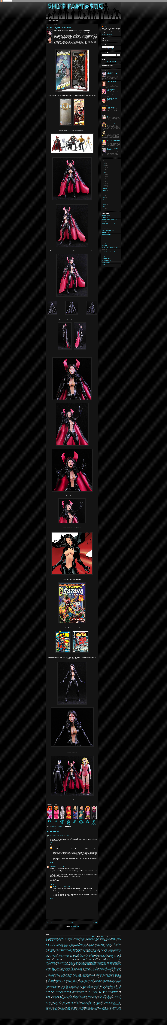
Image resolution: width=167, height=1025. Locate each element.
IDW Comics (117, 967)
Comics (54, 828)
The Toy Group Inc (105, 1002)
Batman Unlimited (75, 944)
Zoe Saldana (79, 1010)
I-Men (98, 967)
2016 (104, 179)
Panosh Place (119, 986)
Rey (50, 992)
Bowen (71, 946)
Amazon (97, 939)
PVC (97, 989)
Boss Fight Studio (65, 946)
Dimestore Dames (105, 232)
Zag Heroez (59, 1010)
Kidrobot (48, 974)
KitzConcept (62, 974)
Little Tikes (48, 976)
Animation (51, 940)
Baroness (90, 943)
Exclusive (56, 958)
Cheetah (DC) (85, 949)
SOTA (104, 997)
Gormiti (79, 963)
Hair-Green (83, 964)
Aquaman (109, 940)
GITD (50, 963)
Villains (82, 1007)
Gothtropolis (88, 963)
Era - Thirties (94, 956)
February (105, 204)
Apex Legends (93, 940)
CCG (46, 949)
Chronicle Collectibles (118, 949)
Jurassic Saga (109, 971)
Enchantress (110, 955)
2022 (104, 169)
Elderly (56, 955)
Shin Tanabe (98, 995)
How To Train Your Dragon (79, 967)
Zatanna (71, 1010)
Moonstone (68, 32)
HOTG (73, 967)
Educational (47, 955)
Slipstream (82, 997)
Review (92, 828)
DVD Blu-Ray (83, 954)
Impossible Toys (67, 968)
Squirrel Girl (108, 998)
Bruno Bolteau (118, 946)
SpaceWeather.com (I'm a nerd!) (108, 251)
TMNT (113, 1003)
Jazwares (47, 970)
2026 (104, 162)
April (104, 201)
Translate (111, 48)
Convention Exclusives (60, 828)
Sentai (61, 995)
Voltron (119, 1007)
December (105, 186)
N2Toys (47, 985)
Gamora (75, 962)
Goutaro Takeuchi (93, 963)
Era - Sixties (88, 956)
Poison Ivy (92, 988)
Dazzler (72, 951)
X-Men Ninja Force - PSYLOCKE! (111, 90)
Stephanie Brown (88, 999)
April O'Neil (104, 940)
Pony (101, 988)
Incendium (72, 968)
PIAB (100, 987)
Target (52, 1002)
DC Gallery (101, 951)
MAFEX (104, 976)
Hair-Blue (77, 964)
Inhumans (101, 968)
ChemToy (96, 949)
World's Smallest (63, 1009)
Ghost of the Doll (105, 238)
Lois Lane (62, 976)
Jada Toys (80, 969)
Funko (101, 961)
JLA (105, 970)
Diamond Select (83, 952)
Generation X (86, 962)
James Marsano (97, 969)
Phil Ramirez (84, 987)
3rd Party (111, 937)
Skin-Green (95, 996)
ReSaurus (88, 991)
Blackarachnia (84, 945)
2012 (104, 208)
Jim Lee (87, 970)
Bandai (63, 943)
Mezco (57, 981)
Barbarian (82, 943)
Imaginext (52, 968)
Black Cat (65, 945)
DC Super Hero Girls (108, 951)
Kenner (109, 973)
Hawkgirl (77, 965)
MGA (61, 981)
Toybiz (85, 1004)
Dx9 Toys (88, 954)
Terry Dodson (84, 1002)
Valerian (47, 1007)
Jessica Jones (72, 970)
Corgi (86, 950)
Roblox (75, 992)
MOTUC (57, 983)
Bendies (93, 944)
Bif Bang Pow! (108, 944)
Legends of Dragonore (90, 975)
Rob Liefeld (67, 992)
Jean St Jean (59, 970)
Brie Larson (97, 946)
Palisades (111, 986)
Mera (109, 980)
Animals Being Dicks (106, 221)
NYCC (61, 986)
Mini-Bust (91, 981)
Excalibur (50, 958)
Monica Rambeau (84, 982)
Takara (116, 1001)
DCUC (55, 952)
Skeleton (79, 996)
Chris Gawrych (111, 949)
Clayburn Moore (53, 950)
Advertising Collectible (95, 938)
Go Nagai (61, 963)
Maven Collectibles (58, 980)
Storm (105, 999)
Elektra (71, 955)
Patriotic (48, 987)
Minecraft (86, 981)
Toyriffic (103, 264)
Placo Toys (48, 988)
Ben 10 (90, 944)
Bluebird (114, 945)
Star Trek (52, 999)
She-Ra (86, 995)
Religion (75, 991)
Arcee (52, 941)
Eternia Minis (105, 956)
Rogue (101, 992)
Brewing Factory (77, 946)
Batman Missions (68, 944)
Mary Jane (71, 979)
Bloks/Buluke (109, 945)
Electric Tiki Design (62, 955)
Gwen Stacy (65, 964)
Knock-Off (70, 974)
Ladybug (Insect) (52, 975)
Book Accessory (57, 946)
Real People (51, 991)
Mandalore (59, 977)
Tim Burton (89, 1003)
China (100, 949)
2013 (104, 185)
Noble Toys (48, 986)
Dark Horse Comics (117, 950)
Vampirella (56, 1007)
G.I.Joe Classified (114, 961)
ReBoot (64, 991)
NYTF (65, 986)
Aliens (68, 939)
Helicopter (104, 965)
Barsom (101, 943)
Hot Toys (64, 967)
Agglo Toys (102, 938)
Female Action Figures (69, 828)
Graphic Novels (100, 963)
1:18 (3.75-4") (53, 937)
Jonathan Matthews (49, 971)
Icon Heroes (109, 967)
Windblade (101, 1008)
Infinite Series (95, 968)
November (105, 188)
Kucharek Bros (109, 974)
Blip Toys (96, 945)
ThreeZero (58, 1003)
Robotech (84, 992)
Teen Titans (65, 1002)
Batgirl (118, 943)
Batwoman (81, 944)
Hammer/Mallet (50, 965)
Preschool (78, 989)
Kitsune (53, 974)
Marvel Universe (65, 979)
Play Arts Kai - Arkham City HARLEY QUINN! (112, 149)
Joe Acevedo (104, 241)
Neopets (72, 985)
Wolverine (118, 1008)
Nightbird (108, 985)
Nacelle (50, 985)
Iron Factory (54, 969)
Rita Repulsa (61, 992)
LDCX (71, 975)
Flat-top (117, 959)
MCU (81, 980)
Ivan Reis (76, 969)
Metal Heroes (119, 980)
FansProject (77, 958)
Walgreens (56, 1008)
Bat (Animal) (112, 943)
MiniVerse (114, 981)
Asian (96, 941)
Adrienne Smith (87, 938)
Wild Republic (92, 1008)
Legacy (83, 975)
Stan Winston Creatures (115, 998)
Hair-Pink (88, 964)
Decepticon (66, 952)
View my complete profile (107, 34)
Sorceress (99, 997)
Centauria (59, 949)
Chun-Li (48, 950)
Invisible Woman (117, 968)
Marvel (83, 828)
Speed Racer (48, 998)
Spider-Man (65, 998)
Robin (72, 992)
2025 (104, 163)
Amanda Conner (84, 939)
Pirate (112, 987)
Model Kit (59, 982)
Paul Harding (53, 987)
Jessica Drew (65, 970)
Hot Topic (59, 967)
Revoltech (47, 992)
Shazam (77, 995)
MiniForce (110, 981)
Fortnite (58, 961)
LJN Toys (57, 976)
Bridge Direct (92, 946)
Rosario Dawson (108, 992)
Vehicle (60, 1007)
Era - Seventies (81, 956)
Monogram (91, 982)
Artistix (51, 866)
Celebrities (51, 949)
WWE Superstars (80, 1009)
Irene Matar (48, 969)
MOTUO (62, 983)
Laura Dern (67, 975)
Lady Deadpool (115, 974)
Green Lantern (112, 963)
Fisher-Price (96, 959)
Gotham (83, 963)
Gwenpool (72, 964)
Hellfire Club (109, 965)
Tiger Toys (73, 1003)
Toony (64, 1004)
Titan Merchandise (108, 1003)
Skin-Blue (84, 996)
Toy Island (72, 1004)
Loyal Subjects (78, 976)
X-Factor (86, 1009)
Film (75, 959)
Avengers (51, 943)
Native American (56, 985)
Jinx (102, 970)
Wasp (72, 1008)
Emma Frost (101, 955)
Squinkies (99, 998)
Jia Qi (77, 970)
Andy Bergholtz (113, 939)
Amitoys (102, 939)
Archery (62, 941)
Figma (67, 959)
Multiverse (88, 983)
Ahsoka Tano (108, 938)
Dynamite (92, 954)
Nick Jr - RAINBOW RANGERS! (113, 140)
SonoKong (94, 997)
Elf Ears (86, 955)
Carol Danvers (92, 948)
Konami (75, 974)
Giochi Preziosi (117, 962)
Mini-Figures (97, 981)
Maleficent (54, 977)
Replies (52, 844)
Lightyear (109, 975)
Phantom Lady (73, 987)
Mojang (69, 982)
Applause (99, 940)
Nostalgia (52, 986)
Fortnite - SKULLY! (111, 107)
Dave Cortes (63, 951)
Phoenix (97, 987)
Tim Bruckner (82, 1003)
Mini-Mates (104, 981)
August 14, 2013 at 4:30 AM (58, 866)
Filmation (80, 959)
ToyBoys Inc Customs (106, 262)
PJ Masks (119, 987)
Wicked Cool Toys (81, 1008)
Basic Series (105, 943)
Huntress (87, 967)
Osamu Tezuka (89, 986)
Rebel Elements (59, 991)
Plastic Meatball (53, 988)
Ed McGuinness (117, 954)
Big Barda (114, 944)
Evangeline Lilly (112, 956)
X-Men (95, 1009)
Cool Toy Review (105, 228)
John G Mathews (116, 970)
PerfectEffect (66, 987)
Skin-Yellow (61, 997)
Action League (61, 938)
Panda (115, 986)
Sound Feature (109, 997)
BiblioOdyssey (104, 226)
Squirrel (103, 998)
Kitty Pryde (57, 974)
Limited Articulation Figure (116, 975)
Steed (82, 999)
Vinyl (96, 1007)
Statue (73, 999)
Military (81, 981)
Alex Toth (64, 939)
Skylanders (72, 997)
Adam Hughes (77, 938)
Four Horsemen (65, 961)
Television (71, 1002)
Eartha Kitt (111, 954)
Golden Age (71, 963)
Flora (120, 959)
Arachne (119, 940)
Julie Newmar (86, 971)
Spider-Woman (72, 998)
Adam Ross (82, 938)
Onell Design (79, 986)
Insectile (105, 968)
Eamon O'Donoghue (105, 954)
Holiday (50, 967)
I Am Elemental (93, 967)
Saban (58, 993)
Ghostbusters (110, 962)
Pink (103, 987)
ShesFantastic (56, 847)
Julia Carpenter (80, 971)
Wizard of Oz (113, 1008)
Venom (64, 1007)
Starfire (62, 999)
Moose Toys (115, 982)
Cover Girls (94, 950)
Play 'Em (59, 988)
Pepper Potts (60, 987)
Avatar (47, 943)
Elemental (76, 955)
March (104, 202)
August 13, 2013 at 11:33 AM (66, 847)
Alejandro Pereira (49, 939)
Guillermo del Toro (59, 964)
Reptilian (83, 991)
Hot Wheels (69, 967)
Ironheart (68, 969)
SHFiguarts (92, 995)
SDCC (96, 828)
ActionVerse (71, 938)
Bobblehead (51, 946)
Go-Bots (66, 963)
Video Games (71, 1007)
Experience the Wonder (106, 234)
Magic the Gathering (110, 976)
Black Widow (77, 945)
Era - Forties (67, 956)
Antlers (77, 940)
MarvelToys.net (105, 243)
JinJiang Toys (98, 970)
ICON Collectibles (103, 967)
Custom (102, 950)
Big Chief (118, 944)
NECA (68, 985)
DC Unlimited (116, 951)
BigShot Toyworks (48, 945)
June (104, 197)
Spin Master (79, 998)
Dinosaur (98, 952)
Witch (109, 1008)
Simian (75, 996)
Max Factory (64, 980)
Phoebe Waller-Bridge (91, 987)
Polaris (97, 988)
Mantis (68, 977)
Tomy (50, 1004)
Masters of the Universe (99, 979)
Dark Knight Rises (50, 951)
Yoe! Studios (111, 1009)
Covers (99, 950)
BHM (102, 944)
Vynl (46, 1008)
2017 (104, 178)
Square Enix (94, 998)
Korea (79, 974)
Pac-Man (107, 986)
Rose (113, 992)
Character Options (65, 949)
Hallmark (110, 964)
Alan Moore (118, 938)
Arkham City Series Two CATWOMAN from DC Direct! (113, 73)
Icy (112, 967)
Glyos (58, 963)
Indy (91, 968)
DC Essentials (96, 951)
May (104, 199)
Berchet (98, 944)
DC (76, 951)
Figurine (70, 959)
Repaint (79, 991)
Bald (59, 943)
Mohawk (64, 982)
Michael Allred (66, 981)
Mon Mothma (74, 982)
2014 (104, 183)
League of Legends (76, 975)
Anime (58, 940)
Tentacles (78, 1002)
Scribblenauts (48, 995)
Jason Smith (118, 969)
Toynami (98, 1004)
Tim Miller (94, 1003)
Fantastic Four (82, 958)
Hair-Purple (94, 964)
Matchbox (115, 979)
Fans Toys (72, 958)
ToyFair (94, 1004)
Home (72, 922)
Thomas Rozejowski (49, 1003)
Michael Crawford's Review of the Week (110, 247)
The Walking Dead (112, 1002)
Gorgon (75, 963)
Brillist (102, 946)
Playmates (69, 988)
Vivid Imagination (110, 1007)
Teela (60, 1002)
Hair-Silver (100, 964)
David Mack (68, 951)
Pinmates (108, 987)
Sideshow (47, 996)
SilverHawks (70, 996)
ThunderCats (67, 1003)
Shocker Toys (103, 995)
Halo (120, 964)
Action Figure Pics (105, 217)
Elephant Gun (82, 955)
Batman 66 (54, 944)
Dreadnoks (60, 954)
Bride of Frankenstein (84, 946)
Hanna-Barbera (58, 965)
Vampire (50, 1007)
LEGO (96, 975)
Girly (46, 963)
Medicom (85, 980)
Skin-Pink (114, 996)
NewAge (97, 985)
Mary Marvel (77, 979)
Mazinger (68, 980)
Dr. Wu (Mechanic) (53, 954)
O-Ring (68, 986)
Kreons (92, 974)
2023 (104, 167)
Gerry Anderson (103, 962)
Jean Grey (53, 970)
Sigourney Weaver (56, 996)
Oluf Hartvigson (74, 986)
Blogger (85, 1015)
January (104, 206)
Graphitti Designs (106, 963)
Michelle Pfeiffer (72, 981)
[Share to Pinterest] (70, 826)
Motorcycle (52, 983)
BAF (56, 943)
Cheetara (91, 949)
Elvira (97, 955)
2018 (104, 176)
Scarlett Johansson (99, 993)
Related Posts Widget (94, 824)
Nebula (64, 985)
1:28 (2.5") (61, 937)
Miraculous (119, 981)
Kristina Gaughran (98, 974)
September (105, 192)
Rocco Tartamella (90, 992)
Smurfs (86, 997)
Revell (110, 991)
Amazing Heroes (91, 939)
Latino (62, 975)
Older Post (95, 922)
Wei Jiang (76, 1008)
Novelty (56, 986)
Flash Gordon (113, 959)
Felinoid (108, 958)
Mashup (81, 979)
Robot (79, 992)
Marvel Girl (108, 977)
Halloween (76, 828)
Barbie (86, 943)
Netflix (76, 985)
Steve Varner (100, 999)
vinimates (87, 1007)
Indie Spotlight (86, 968)
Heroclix (114, 965)
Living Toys (53, 976)
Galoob (58, 962)
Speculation (118, 997)
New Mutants (86, 985)
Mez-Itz (52, 981)
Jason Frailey (113, 969)
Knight (66, 974)
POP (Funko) (105, 988)
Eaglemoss (97, 954)
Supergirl (86, 1001)
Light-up (104, 975)
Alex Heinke (55, 939)
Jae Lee (85, 969)
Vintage (92, 1007)
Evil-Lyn (118, 956)
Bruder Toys (113, 946)
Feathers (103, 958)
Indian (76, 968)
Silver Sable (65, 996)
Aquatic (114, 940)
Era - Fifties (61, 956)
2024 (104, 165)
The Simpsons (98, 1002)
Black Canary (59, 945)
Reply (51, 842)
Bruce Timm (106, 946)
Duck (70, 954)
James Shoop (103, 969)
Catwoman (116, 948)
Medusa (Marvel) (99, 980)
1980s (79, 937)
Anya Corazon (82, 940)
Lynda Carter (90, 976)
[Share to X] (68, 826)
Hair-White (105, 964)
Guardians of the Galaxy (50, 964)
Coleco (58, 950)
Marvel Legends (88, 828)
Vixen (115, 1007)
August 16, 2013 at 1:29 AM (66, 886)
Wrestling (69, 1009)
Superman (92, 1001)
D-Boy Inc (107, 950)
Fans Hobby (67, 958)
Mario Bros (72, 977)
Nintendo (113, 985)
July (104, 195)
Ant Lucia (66, 940)
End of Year (116, 955)
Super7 (81, 1001)
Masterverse (110, 979)
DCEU (120, 951)
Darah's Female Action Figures (108, 230)
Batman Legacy (61, 944)
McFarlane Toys (74, 980)
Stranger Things (117, 999)
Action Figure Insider (106, 215)
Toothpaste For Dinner (106, 258)
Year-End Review (105, 1009)
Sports (88, 998)
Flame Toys (107, 959)
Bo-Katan (47, 946)
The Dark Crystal (91, 1002)
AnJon (63, 940)
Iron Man (58, 969)
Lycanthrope (85, 976)
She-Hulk (81, 995)
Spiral (85, 998)
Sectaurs (57, 995)
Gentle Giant (92, 962)
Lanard (58, 975)
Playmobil (75, 988)
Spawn (114, 997)
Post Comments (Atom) (74, 926)
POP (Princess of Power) (115, 988)
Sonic (90, 997)
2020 (104, 172)
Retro (99, 991)
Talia (49, 1002)
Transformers (116, 1004)
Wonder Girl (48, 1009)
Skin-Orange (108, 996)
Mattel (120, 979)
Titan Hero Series (100, 1003)
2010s (51, 828)
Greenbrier (118, 963)
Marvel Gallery (101, 977)
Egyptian (52, 955)
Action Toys (67, 938)
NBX (60, 985)
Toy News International (106, 260)
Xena (99, 1009)
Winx (105, 1008)
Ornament (84, 986)
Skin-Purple (119, 996)
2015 (104, 181)
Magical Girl (118, 976)
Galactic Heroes (52, 962)
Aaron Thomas (48, 938)
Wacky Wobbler (51, 1008)
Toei (117, 1003)
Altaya (78, 939)
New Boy (81, 985)
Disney (103, 952)
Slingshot (76, 997)
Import (61, 968)
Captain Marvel (81, 948)
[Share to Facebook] (69, 826)
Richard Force (55, 992)
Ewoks (47, 958)
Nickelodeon (103, 985)
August (104, 193)
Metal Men (48, 981)
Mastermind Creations (89, 979)
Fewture (63, 959)
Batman (47, 944)
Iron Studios (64, 969)
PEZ (69, 987)
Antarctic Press (72, 940)
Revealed (105, 991)
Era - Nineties (73, 956)
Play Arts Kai (63, 988)
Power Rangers (71, 989)
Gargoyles (81, 962)
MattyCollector (105, 245)
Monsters (101, 982)
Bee (86, 944)
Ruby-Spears (117, 992)
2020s (103, 937)
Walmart (61, 1008)
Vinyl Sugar (103, 1007)
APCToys (88, 940)
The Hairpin (104, 253)
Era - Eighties (53, 956)
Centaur (55, 949)
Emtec (106, 955)
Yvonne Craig (52, 1010)
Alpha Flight (73, 939)
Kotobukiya (84, 974)
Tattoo (56, 1002)
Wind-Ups (96, 1008)
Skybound (67, 997)
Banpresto (68, 943)
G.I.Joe (107, 961)
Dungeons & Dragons (76, 954)
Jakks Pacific (90, 969)
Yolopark (116, 1009)
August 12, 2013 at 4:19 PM (64, 835)
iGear (120, 967)
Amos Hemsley (107, 939)
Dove (48, 954)
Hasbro (80, 828)
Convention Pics (80, 950)
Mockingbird (53, 982)
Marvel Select (57, 979)
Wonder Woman (55, 1009)
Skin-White (55, 997)
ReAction (112, 989)
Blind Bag (91, 945)
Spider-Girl (53, 998)
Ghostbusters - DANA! (111, 81)
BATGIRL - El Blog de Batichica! (108, 223)
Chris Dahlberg (105, 949)
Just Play (115, 971)
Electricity (67, 955)
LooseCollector (68, 976)
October (104, 190)
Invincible (111, 968)
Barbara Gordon (75, 943)
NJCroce (118, 985)
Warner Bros (67, 1008)
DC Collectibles (83, 951)
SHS (107, 995)
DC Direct (90, 951)
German (98, 962)
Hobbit (47, 967)
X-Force (90, 1009)
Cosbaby (89, 950)
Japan (108, 969)
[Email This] (65, 826)
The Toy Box (104, 256)
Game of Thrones (64, 962)
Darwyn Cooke (57, 951)
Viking (78, 1007)
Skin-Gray (90, 996)
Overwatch (103, 986)
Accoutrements (54, 938)
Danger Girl (111, 950)
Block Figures (101, 945)
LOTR (73, 976)
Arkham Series (69, 941)
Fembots (57, 959)
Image (48, 968)
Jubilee (74, 971)
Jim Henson (82, 970)
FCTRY (99, 958)
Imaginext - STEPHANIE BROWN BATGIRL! (112, 132)
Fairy (62, 958)
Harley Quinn (64, 965)
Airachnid (113, 938)
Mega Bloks (105, 980)
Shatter (72, 995)
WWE (74, 1009)
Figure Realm (104, 236)
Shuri (110, 995)
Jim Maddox (93, 970)
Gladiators (54, 963)
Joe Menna (110, 970)
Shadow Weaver (67, 995)
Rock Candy (96, 992)
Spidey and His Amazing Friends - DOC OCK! (112, 99)
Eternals (100, 956)
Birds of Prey (54, 945)
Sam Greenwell (73, 993)
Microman (77, 981)
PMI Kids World (86, 988)
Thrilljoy (62, 1003)
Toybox (89, 1004)
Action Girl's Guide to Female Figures (109, 219)
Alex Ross (59, 939)
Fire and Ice (86, 959)
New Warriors (92, 985)
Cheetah (79, 949)
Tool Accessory (58, 1004)
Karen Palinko (88, 973)
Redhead (69, 991)
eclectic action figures (54, 835)
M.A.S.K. (95, 976)
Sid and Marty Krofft (116, 995)
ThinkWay (118, 1002)
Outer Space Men (96, 986)
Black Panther (70, 945)
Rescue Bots (94, 991)
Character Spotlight (72, 949)
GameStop (70, 962)
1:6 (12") (71, 937)
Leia (100, 975)
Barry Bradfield (96, 943)
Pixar (115, 987)
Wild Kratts (87, 1008)
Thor (54, 1003)
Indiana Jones (81, 968)
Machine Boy (100, 976)
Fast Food (94, 958)
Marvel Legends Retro (50, 979)
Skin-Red (49, 997)
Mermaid (113, 980)
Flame (102, 959)
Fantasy (88, 958)
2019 (104, 174)
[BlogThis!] (67, 826)
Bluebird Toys (118, 945)
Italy (72, 969)
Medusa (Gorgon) (92, 980)
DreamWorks (65, 954)
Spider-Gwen (59, 998)
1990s (83, 937)
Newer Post (49, 922)
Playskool (80, 988)
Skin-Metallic (101, 996)
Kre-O (88, 974)
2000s (87, 937)
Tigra (78, 1003)
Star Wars (57, 999)
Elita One (92, 955)
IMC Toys (57, 968)
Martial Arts (89, 977)
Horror (55, 967)
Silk (61, 996)
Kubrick (104, 974)
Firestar (91, 959)
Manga (64, 977)
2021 (104, 170)
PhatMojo (78, 987)
